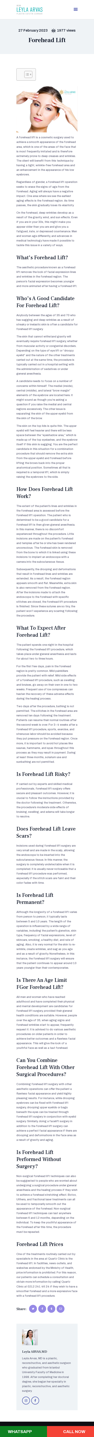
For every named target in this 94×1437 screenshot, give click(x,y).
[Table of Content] (28, 74)
